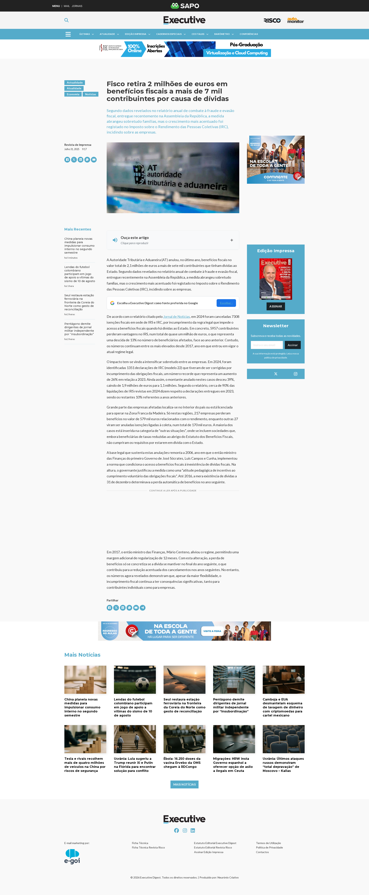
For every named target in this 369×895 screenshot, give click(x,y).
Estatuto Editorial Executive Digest (215, 843)
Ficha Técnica (140, 843)
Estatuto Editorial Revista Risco (213, 847)
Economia (73, 94)
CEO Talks (198, 34)
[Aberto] (68, 34)
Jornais (77, 6)
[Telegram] (142, 608)
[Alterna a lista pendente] (93, 34)
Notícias (90, 94)
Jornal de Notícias (176, 316)
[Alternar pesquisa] (66, 20)
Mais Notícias (184, 784)
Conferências (249, 34)
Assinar (275, 306)
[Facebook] (67, 160)
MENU (56, 6)
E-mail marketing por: (77, 843)
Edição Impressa (135, 34)
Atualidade (107, 34)
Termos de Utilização (268, 843)
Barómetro (222, 34)
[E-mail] (94, 160)
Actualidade (75, 82)
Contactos (262, 852)
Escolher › (226, 303)
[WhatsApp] (87, 160)
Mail (67, 6)
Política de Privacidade (269, 847)
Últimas (84, 34)
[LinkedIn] (80, 160)
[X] (74, 160)
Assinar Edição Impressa (208, 852)
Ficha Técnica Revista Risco (148, 847)
